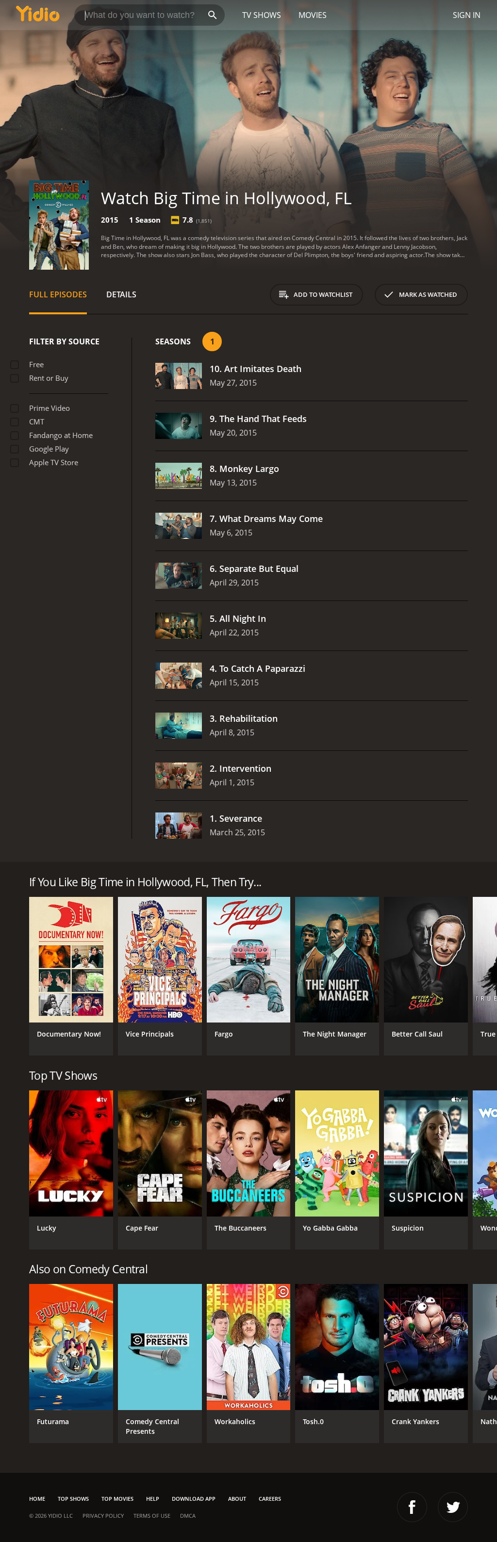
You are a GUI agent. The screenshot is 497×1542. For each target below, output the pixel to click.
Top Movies (117, 1498)
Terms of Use (151, 1515)
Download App (193, 1498)
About (237, 1498)
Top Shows (73, 1498)
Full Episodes (58, 294)
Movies (312, 15)
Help (152, 1498)
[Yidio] (37, 15)
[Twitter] (453, 1507)
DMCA (188, 1515)
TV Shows (261, 15)
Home (37, 1498)
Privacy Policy (103, 1515)
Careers (270, 1498)
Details (121, 294)
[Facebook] (412, 1507)
